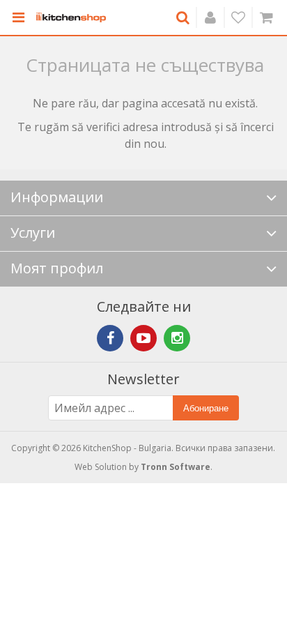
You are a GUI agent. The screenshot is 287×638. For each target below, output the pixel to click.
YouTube (143, 338)
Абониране (205, 408)
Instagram (177, 338)
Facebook (110, 338)
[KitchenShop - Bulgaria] (71, 17)
